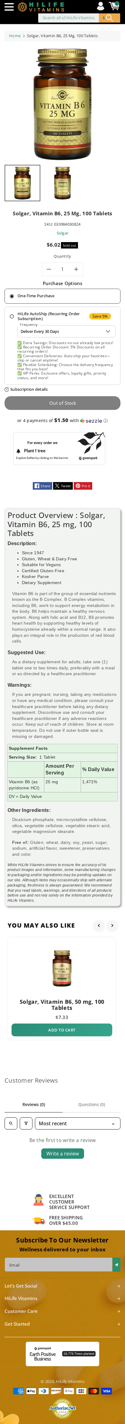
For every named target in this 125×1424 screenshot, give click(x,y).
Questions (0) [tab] (91, 1104)
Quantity (62, 256)
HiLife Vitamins (70, 1381)
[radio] (62, 296)
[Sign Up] (116, 1264)
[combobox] (79, 18)
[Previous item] (99, 925)
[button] (11, 7)
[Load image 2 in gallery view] (62, 183)
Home (15, 35)
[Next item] (112, 925)
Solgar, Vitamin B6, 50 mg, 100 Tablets (62, 1005)
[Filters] (26, 1123)
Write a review (62, 1153)
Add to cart (62, 1030)
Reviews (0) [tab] (33, 1104)
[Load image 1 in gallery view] (22, 183)
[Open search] (11, 1123)
